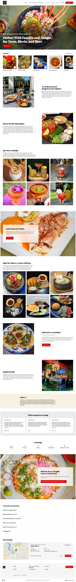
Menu (26, 2)
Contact (46, 569)
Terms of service (16, 575)
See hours (61, 555)
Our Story (48, 2)
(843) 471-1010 (47, 549)
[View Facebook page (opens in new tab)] (2, 580)
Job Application (32, 569)
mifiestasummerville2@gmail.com (50, 551)
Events (53, 2)
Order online (68, 555)
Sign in (62, 2)
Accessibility (23, 575)
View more (6, 427)
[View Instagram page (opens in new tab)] (4, 580)
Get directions (68, 545)
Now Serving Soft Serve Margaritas (36, 2)
